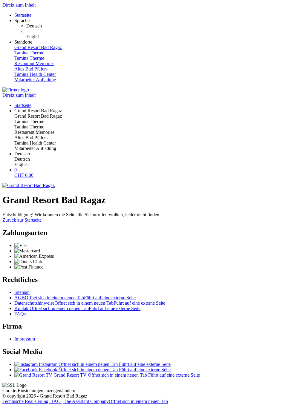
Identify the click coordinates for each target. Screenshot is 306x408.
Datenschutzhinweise (89, 303)
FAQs (20, 313)
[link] (165, 26)
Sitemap (22, 292)
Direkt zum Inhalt (19, 4)
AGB (75, 297)
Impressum (24, 338)
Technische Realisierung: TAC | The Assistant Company (85, 401)
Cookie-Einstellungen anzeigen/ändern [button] (38, 390)
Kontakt (77, 308)
